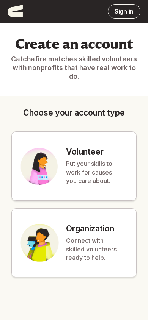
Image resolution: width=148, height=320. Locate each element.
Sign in (124, 11)
